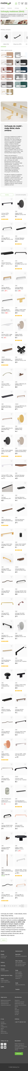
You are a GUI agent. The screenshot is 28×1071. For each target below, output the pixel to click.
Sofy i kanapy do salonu (20, 962)
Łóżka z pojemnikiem (5, 981)
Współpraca (3, 1023)
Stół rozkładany (18, 973)
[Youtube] (5, 1047)
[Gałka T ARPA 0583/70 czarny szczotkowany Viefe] (20, 837)
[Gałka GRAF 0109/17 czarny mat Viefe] (20, 534)
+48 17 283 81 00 (20, 1022)
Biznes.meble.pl (4, 1033)
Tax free (16, 1014)
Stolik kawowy (18, 976)
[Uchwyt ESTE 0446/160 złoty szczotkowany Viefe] (7, 603)
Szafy (16, 983)
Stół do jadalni (18, 972)
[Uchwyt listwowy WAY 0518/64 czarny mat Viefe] (20, 487)
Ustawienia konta (5, 1003)
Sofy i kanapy (19, 960)
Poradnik (17, 1011)
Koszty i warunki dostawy (20, 1005)
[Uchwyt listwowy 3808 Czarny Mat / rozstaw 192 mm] (7, 396)
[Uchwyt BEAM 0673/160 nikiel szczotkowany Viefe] (20, 277)
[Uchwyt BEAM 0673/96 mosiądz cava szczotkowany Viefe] (7, 277)
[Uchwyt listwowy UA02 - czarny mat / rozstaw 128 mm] (7, 253)
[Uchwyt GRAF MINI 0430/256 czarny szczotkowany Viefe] (20, 722)
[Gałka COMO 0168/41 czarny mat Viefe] (7, 440)
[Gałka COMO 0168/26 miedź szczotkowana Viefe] (7, 744)
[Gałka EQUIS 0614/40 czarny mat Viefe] (20, 349)
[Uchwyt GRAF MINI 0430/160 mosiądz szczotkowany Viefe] (7, 534)
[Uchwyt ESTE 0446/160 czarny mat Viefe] (20, 253)
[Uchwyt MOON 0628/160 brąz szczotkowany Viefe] (20, 699)
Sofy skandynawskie (19, 965)
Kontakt (2, 1022)
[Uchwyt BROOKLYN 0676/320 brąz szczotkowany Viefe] (7, 418)
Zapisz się (18, 1053)
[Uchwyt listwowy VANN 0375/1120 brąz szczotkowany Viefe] (7, 860)
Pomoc (16, 1006)
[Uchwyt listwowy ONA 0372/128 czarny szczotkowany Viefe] (20, 509)
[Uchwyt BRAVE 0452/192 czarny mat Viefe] (7, 885)
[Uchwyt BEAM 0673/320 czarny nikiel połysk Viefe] (7, 300)
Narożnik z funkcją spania (21, 956)
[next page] (22, 905)
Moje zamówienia (5, 1001)
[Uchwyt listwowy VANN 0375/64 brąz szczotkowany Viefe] (20, 559)
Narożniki (17, 954)
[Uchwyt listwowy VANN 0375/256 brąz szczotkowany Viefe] (7, 509)
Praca (2, 1025)
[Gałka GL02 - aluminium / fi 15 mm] (7, 791)
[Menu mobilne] (26, 3)
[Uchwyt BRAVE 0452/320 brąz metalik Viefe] (7, 722)
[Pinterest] (2, 1047)
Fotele (2, 954)
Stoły (16, 970)
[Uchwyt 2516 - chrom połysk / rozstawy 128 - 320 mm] (20, 860)
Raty (16, 1008)
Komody (3, 965)
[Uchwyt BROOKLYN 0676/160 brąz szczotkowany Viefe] (20, 396)
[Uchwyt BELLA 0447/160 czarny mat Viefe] (7, 228)
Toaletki (17, 989)
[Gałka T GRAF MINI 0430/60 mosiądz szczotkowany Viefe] (20, 300)
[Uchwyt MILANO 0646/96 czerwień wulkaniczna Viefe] (20, 603)
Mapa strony (3, 1031)
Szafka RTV (17, 978)
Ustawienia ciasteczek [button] (6, 1005)
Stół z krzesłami (18, 975)
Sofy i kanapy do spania (20, 964)
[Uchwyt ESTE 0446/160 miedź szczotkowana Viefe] (20, 815)
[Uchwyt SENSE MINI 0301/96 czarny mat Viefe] (7, 815)
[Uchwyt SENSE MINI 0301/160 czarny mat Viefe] (20, 581)
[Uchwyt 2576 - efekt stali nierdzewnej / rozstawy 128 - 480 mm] (20, 744)
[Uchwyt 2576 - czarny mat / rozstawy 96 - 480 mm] (7, 203)
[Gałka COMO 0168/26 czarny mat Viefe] (20, 203)
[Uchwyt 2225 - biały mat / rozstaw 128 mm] (7, 324)
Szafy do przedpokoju (20, 984)
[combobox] (21, 194)
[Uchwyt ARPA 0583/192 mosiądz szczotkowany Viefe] (7, 559)
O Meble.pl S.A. (4, 1026)
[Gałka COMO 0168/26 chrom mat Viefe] (20, 625)
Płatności (17, 1009)
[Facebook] (2, 1044)
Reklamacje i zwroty (19, 1003)
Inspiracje (17, 1012)
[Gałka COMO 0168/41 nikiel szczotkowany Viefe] (20, 440)
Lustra (2, 986)
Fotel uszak (3, 957)
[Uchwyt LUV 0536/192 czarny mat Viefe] (7, 625)
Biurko (2, 951)
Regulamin (17, 1000)
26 (19, 905)
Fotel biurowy (4, 956)
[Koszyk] (22, 3)
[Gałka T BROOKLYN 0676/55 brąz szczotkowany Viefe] (20, 374)
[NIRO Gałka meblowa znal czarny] (7, 675)
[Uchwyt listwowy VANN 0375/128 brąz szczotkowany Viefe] (7, 349)
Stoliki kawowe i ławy (6, 975)
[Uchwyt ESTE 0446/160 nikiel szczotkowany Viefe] (7, 768)
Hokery (3, 962)
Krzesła (3, 969)
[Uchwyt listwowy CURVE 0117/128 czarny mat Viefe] (20, 228)
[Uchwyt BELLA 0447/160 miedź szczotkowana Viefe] (20, 885)
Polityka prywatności (19, 1001)
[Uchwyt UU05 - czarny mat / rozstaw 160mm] (20, 768)
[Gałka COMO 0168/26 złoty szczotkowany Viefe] (20, 418)
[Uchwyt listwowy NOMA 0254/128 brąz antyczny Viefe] (20, 465)
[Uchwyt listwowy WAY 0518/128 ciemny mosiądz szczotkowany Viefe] (7, 650)
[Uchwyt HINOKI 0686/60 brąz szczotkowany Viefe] (7, 837)
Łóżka (2, 978)
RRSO (3, 876)
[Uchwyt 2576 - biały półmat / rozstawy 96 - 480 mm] (7, 465)
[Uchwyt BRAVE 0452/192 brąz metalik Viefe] (7, 581)
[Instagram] (5, 1044)
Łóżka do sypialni (4, 980)
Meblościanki (18, 951)
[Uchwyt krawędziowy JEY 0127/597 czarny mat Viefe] (7, 487)
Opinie (2, 1028)
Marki (2, 1029)
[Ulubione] (19, 3)
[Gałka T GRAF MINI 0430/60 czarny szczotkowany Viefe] (20, 675)
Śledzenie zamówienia (6, 1000)
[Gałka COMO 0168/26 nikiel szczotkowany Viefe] (20, 324)
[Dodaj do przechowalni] (11, 199)
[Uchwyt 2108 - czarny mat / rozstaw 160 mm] (20, 650)
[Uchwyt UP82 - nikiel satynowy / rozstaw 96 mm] (7, 374)
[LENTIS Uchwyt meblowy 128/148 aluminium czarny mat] (7, 699)
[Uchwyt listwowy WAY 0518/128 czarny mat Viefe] (20, 791)
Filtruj (7, 194)
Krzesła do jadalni (5, 970)
